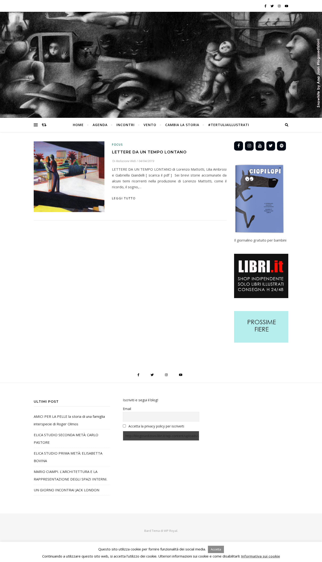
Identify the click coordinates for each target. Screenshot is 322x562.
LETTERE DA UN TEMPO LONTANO (149, 152)
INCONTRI (125, 125)
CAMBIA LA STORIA (182, 125)
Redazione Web (126, 161)
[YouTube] (260, 146)
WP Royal (170, 531)
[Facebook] (238, 146)
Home (78, 125)
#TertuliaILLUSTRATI (228, 125)
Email (127, 408)
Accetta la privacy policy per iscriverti (156, 426)
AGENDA (100, 125)
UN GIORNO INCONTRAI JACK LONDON (66, 490)
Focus (117, 145)
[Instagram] (249, 146)
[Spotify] (281, 146)
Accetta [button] (216, 549)
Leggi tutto (124, 198)
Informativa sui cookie (260, 556)
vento (150, 125)
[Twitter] (270, 146)
